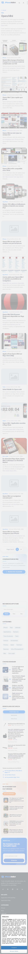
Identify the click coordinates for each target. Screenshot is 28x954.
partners (10, 919)
